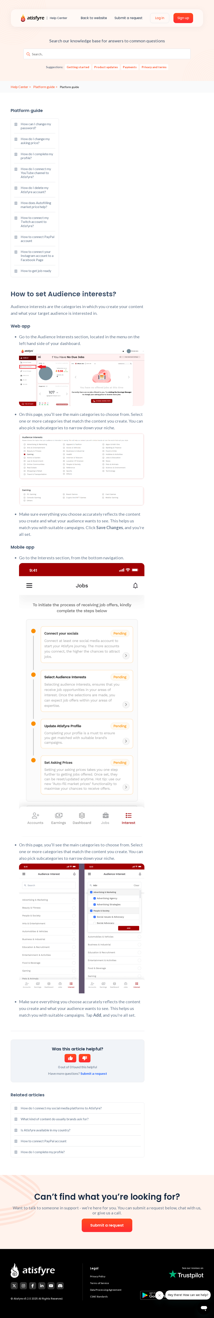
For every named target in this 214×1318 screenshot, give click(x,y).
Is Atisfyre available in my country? (45, 1130)
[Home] (47, 18)
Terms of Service (99, 1283)
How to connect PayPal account (37, 239)
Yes (70, 1058)
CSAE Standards (99, 1296)
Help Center (19, 87)
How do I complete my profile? (37, 156)
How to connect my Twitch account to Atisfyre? (35, 222)
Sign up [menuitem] (183, 18)
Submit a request (93, 1073)
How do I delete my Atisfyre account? (34, 190)
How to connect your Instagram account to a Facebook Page (37, 256)
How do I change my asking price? (35, 141)
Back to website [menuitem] (94, 18)
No (84, 1058)
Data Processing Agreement (105, 1289)
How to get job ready (36, 271)
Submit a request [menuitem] (129, 18)
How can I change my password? (36, 126)
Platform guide (44, 87)
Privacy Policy (97, 1276)
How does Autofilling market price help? (36, 205)
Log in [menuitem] (159, 18)
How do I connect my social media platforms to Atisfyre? (61, 1108)
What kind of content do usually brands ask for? (55, 1119)
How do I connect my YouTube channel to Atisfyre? (36, 173)
